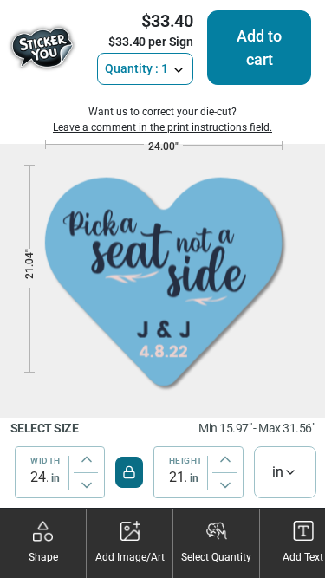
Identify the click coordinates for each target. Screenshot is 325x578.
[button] (43, 543)
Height (186, 461)
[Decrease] (86, 485)
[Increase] (86, 459)
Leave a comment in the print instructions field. (162, 127)
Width (45, 461)
